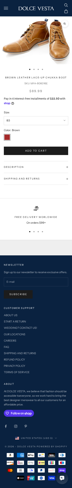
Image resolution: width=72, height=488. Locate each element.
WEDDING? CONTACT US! (20, 328)
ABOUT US (10, 315)
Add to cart (36, 150)
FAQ (6, 347)
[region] (36, 215)
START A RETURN (15, 321)
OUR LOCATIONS (14, 334)
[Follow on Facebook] (6, 426)
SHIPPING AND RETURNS (20, 353)
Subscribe (18, 294)
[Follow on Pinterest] (26, 426)
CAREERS (10, 340)
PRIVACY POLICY (14, 366)
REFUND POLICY (14, 359)
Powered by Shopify (52, 446)
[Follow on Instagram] (16, 426)
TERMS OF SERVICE (17, 372)
